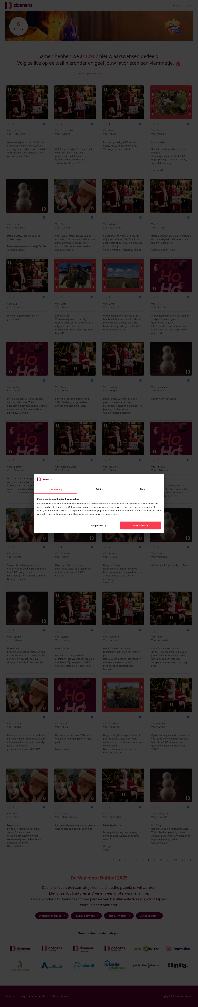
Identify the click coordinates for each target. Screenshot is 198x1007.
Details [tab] (99, 489)
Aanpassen (97, 525)
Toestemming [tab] (55, 489)
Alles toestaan (140, 525)
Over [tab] (142, 489)
